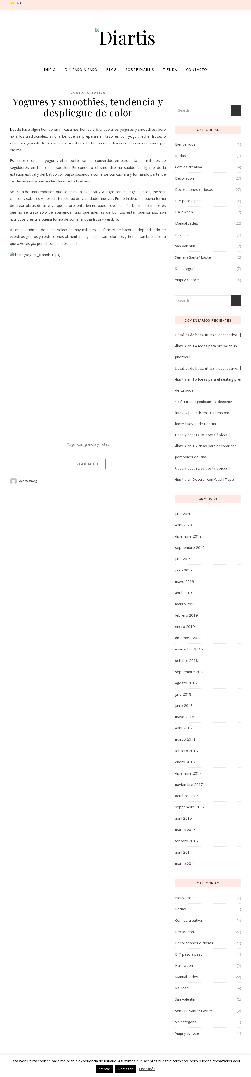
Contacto (196, 69)
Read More (87, 464)
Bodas (180, 155)
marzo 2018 (185, 739)
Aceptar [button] (104, 1069)
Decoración (184, 178)
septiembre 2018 (190, 671)
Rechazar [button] (125, 1069)
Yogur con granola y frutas (88, 444)
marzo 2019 (185, 603)
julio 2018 (183, 694)
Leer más (147, 1068)
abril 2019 (183, 592)
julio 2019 (183, 558)
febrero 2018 (186, 750)
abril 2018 (183, 728)
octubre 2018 (186, 660)
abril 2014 (183, 852)
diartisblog (28, 481)
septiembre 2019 (190, 547)
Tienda (170, 69)
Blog (111, 69)
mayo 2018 (184, 716)
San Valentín (185, 245)
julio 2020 (183, 513)
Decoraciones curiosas (194, 189)
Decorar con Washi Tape (213, 479)
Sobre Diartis (140, 69)
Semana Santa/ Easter (193, 257)
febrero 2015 (186, 840)
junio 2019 (184, 570)
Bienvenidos (185, 144)
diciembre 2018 (188, 637)
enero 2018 (185, 761)
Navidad (182, 234)
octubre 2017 (186, 795)
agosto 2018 (186, 682)
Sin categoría (186, 268)
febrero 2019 (186, 615)
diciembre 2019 (188, 536)
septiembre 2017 (190, 807)
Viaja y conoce (187, 279)
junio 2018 (184, 705)
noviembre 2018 (189, 649)
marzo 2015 (185, 829)
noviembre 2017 (189, 784)
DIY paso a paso (81, 69)
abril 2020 (183, 524)
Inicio (50, 69)
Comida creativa (88, 93)
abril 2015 (183, 818)
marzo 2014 (185, 863)
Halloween (184, 211)
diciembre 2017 (188, 773)
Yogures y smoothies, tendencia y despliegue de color (88, 107)
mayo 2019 (184, 581)
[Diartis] (125, 37)
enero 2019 (185, 626)
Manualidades (186, 223)
